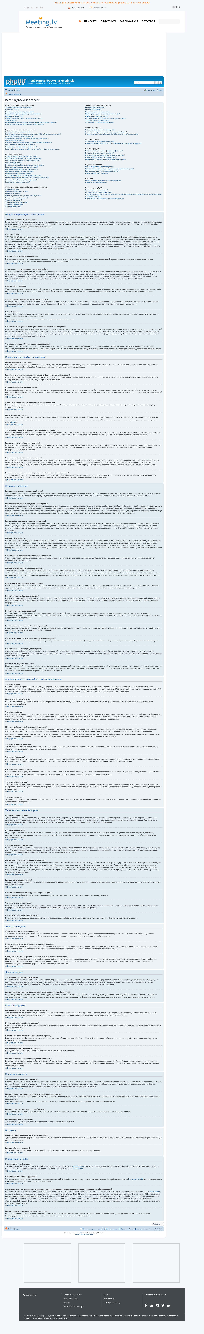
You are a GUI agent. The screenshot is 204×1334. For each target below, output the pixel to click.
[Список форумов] (16, 81)
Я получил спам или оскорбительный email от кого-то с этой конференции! (111, 134)
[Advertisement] (84, 55)
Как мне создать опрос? (13, 163)
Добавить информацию (155, 1295)
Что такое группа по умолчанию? (97, 120)
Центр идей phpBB (135, 1179)
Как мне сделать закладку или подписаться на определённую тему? (109, 169)
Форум (107, 1295)
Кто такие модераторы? (93, 109)
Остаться (148, 21)
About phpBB (78, 1169)
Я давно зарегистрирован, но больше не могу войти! (23, 118)
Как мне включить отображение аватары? (20, 145)
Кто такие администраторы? (95, 107)
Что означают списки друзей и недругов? (99, 141)
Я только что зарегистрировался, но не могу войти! (23, 114)
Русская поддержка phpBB (84, 1234)
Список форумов (14, 94)
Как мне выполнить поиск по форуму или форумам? (104, 151)
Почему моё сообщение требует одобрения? (21, 180)
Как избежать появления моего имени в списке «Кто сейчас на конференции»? (33, 134)
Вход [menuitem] (160, 90)
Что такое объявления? (13, 200)
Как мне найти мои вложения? (96, 182)
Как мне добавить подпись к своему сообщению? (22, 160)
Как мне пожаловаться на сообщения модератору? (23, 175)
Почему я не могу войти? (14, 116)
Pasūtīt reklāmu (70, 1299)
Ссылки (10, 90)
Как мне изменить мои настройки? (17, 132)
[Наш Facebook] (24, 7)
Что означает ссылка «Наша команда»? (99, 122)
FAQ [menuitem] (18, 90)
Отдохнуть (109, 21)
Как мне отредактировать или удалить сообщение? (23, 158)
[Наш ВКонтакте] (28, 7)
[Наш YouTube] (41, 7)
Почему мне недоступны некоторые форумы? (21, 169)
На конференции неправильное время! (19, 136)
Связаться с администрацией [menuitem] (92, 1229)
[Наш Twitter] (36, 7)
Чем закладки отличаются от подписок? (99, 167)
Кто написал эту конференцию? (96, 190)
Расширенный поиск (160, 82)
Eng (178, 7)
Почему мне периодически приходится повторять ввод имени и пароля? (31, 122)
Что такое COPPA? (11, 109)
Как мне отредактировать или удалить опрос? (21, 167)
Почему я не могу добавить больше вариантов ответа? (24, 165)
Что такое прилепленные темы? (16, 202)
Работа (67, 1302)
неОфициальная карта (74, 1306)
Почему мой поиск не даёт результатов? (99, 153)
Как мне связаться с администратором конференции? (104, 198)
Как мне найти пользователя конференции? (100, 157)
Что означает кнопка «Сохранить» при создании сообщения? (26, 178)
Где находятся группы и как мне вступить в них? (102, 114)
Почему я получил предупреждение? (18, 173)
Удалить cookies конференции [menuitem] (131, 1229)
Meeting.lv (30, 1295)
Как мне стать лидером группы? (96, 116)
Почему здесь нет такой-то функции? (98, 192)
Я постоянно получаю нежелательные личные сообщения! (106, 132)
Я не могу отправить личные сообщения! (99, 130)
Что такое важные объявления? (16, 198)
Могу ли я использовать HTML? (16, 191)
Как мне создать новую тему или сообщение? (21, 156)
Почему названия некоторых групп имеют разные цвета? (105, 118)
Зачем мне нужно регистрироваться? (18, 107)
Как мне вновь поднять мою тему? (17, 182)
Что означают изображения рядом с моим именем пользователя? (28, 142)
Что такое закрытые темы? (14, 204)
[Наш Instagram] (32, 7)
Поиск (156, 82)
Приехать (90, 21)
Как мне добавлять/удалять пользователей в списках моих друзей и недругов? (113, 143)
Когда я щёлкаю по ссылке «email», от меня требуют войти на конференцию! (32, 149)
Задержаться (129, 21)
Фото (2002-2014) (112, 1302)
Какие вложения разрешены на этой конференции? (103, 180)
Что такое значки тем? (13, 206)
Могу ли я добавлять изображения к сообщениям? (23, 196)
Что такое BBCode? (12, 189)
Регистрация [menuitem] (151, 90)
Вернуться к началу (15, 229)
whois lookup (155, 1192)
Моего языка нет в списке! (14, 140)
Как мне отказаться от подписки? (97, 173)
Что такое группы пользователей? (97, 112)
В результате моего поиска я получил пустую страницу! (105, 155)
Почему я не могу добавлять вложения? (19, 171)
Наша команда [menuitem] (112, 1229)
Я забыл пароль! (11, 120)
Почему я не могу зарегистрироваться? (19, 112)
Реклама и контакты (73, 1295)
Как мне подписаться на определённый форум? (102, 171)
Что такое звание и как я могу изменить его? (21, 147)
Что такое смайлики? (12, 193)
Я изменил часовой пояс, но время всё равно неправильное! (26, 138)
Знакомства (78, 8)
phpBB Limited (78, 1166)
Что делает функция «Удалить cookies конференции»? (24, 124)
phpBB (12, 422)
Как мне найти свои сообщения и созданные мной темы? (105, 159)
